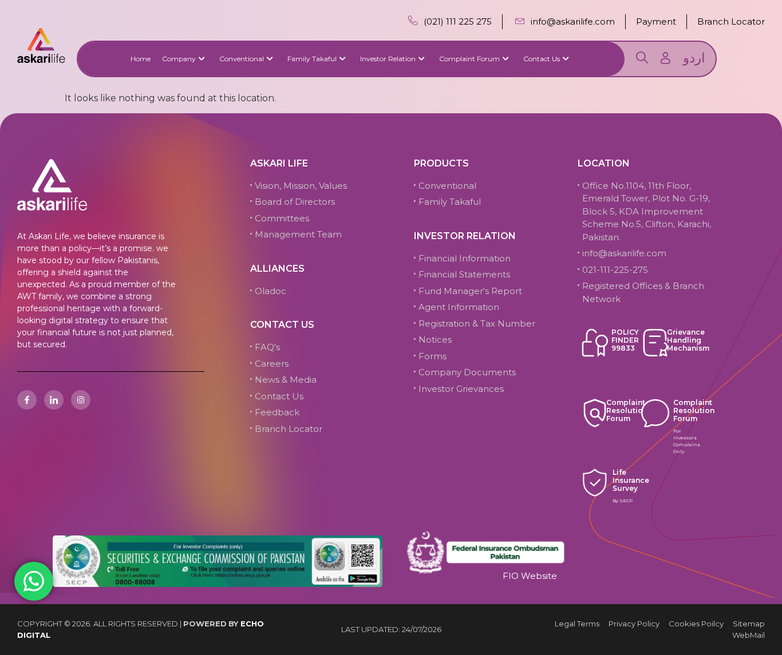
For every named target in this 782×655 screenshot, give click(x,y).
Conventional (241, 58)
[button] (642, 59)
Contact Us (541, 58)
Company (179, 58)
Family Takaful (312, 58)
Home (141, 58)
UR (693, 58)
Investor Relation (388, 58)
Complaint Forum (469, 58)
